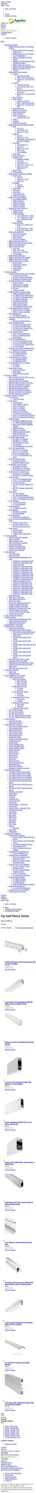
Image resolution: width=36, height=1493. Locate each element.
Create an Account (10, 16)
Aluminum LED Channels (13, 909)
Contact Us (8, 1480)
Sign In (7, 14)
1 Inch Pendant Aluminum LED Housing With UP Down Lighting (19, 1323)
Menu (2, 41)
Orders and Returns (11, 1479)
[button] (10, 969)
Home (7, 907)
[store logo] (17, 23)
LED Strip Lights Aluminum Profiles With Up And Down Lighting (19, 1403)
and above (12, 1437)
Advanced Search (6, 32)
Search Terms (9, 1475)
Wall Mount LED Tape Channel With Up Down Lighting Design (19, 1203)
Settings (3, 897)
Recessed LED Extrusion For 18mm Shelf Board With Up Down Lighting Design (19, 1283)
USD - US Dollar (10, 9)
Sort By (3, 928)
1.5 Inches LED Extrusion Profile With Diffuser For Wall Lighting (18, 1083)
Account (3, 895)
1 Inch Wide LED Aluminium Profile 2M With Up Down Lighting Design (18, 1003)
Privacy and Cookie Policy (13, 1473)
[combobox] (10, 30)
